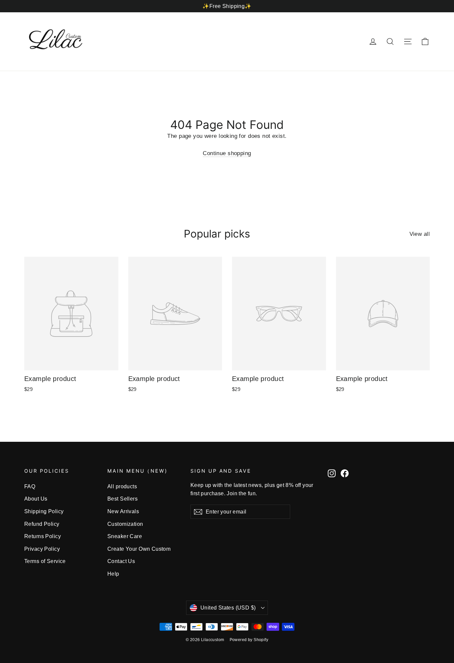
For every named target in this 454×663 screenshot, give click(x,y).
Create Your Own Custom (138, 549)
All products (122, 486)
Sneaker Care (124, 536)
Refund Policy (41, 524)
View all (419, 234)
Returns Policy (42, 536)
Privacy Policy (42, 549)
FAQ (29, 486)
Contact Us (121, 561)
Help (113, 574)
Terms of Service (45, 561)
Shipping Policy (43, 511)
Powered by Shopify (249, 639)
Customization (125, 524)
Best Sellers (122, 499)
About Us (35, 499)
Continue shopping (227, 153)
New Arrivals (123, 511)
